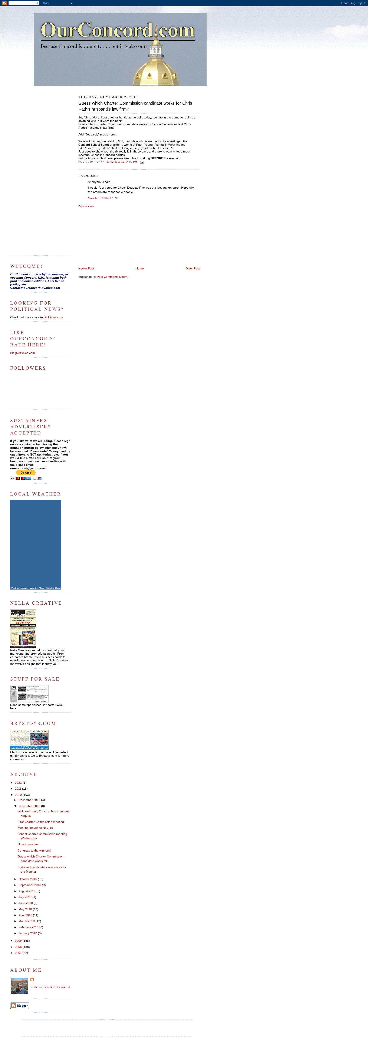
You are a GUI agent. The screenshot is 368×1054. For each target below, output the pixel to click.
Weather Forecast (19, 588)
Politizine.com (54, 317)
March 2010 (27, 921)
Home (140, 268)
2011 (18, 788)
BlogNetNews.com (22, 353)
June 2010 (26, 903)
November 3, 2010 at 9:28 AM (103, 197)
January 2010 (28, 933)
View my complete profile (50, 987)
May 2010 (26, 909)
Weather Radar (53, 588)
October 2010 (28, 879)
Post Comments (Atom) (112, 276)
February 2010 (29, 927)
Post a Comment (86, 205)
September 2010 (30, 885)
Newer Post (86, 268)
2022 (19, 782)
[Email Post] (142, 162)
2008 (19, 947)
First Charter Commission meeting (41, 821)
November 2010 (30, 806)
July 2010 (25, 897)
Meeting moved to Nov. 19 (35, 827)
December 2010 (30, 800)
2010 (19, 794)
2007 (19, 952)
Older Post (192, 268)
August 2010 (27, 891)
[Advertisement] (110, 236)
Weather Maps (37, 588)
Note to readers (28, 844)
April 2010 (26, 915)
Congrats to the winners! (34, 850)
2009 (19, 940)
